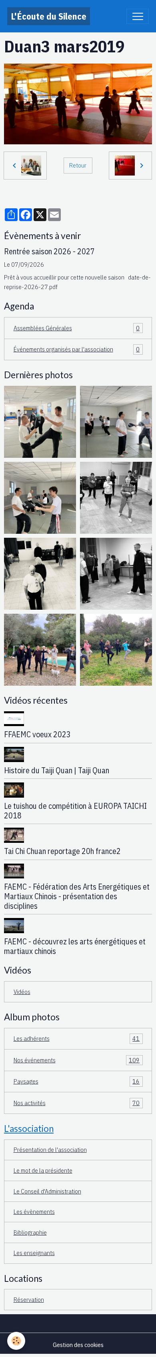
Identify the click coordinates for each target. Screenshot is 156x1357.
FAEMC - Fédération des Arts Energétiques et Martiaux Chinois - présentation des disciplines (77, 896)
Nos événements (77, 1060)
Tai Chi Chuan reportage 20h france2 (62, 851)
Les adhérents (77, 1038)
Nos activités (77, 1103)
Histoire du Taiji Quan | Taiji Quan (56, 770)
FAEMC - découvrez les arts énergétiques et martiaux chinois (75, 946)
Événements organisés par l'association (77, 349)
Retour (77, 165)
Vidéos (22, 992)
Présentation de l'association (50, 1149)
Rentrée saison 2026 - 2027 (49, 251)
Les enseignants (34, 1253)
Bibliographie (30, 1232)
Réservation (29, 1299)
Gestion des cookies (78, 1345)
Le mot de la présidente (43, 1170)
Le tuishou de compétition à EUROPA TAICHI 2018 (75, 810)
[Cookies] (16, 1341)
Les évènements (34, 1211)
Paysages (77, 1081)
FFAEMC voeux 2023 (37, 734)
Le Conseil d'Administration (47, 1191)
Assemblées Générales (77, 328)
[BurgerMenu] (137, 16)
